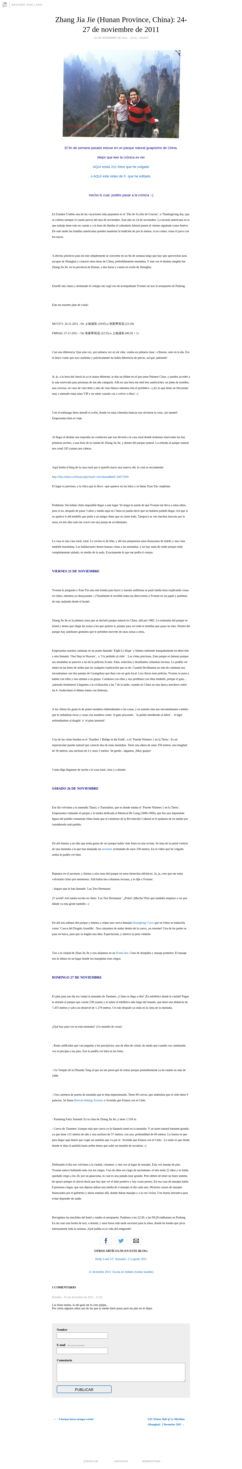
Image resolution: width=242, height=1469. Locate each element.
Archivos (121, 1461)
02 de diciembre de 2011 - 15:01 (115, 37)
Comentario (64, 1360)
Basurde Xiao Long (27, 4)
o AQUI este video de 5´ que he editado (120, 176)
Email (136, 1241)
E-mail (71, 1345)
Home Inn (122, 953)
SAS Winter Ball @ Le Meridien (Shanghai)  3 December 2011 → (166, 1422)
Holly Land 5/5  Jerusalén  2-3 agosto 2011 (121, 1259)
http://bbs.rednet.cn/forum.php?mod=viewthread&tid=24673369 (90, 476)
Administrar (151, 1461)
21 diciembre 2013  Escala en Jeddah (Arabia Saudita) (121, 1271)
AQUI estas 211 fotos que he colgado (121, 167)
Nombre (62, 1329)
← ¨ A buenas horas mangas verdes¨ (74, 1419)
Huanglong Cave (143, 922)
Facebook (106, 1241)
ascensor (107, 849)
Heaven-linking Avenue (88, 1100)
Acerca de (90, 1461)
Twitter (121, 1241)
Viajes (143, 37)
